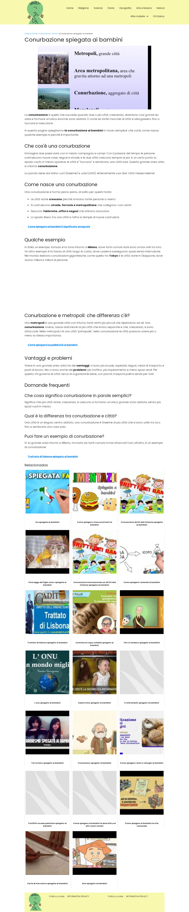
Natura (160, 8)
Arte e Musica (144, 8)
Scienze (98, 8)
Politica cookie (57, 896)
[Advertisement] (94, 285)
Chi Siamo (158, 16)
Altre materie (138, 16)
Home (70, 8)
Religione (83, 8)
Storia (111, 8)
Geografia (125, 8)
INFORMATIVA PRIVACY (78, 896)
